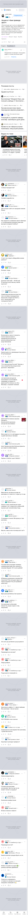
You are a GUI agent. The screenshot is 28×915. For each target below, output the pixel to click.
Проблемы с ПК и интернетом (15, 853)
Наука (15, 124)
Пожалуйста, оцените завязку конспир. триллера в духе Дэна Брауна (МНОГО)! (12, 119)
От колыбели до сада (15, 649)
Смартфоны (12, 562)
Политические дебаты (15, 375)
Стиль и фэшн (12, 705)
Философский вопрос (15, 114)
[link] (11, 146)
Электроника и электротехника (14, 739)
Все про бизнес (10, 17)
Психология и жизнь (14, 528)
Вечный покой (12, 808)
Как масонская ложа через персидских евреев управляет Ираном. (12, 110)
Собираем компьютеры (15, 456)
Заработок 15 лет (7, 92)
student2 (6, 105)
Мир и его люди (12, 105)
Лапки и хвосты (12, 185)
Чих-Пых (12, 96)
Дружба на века (14, 89)
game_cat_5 (6, 96)
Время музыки (13, 268)
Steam (10, 602)
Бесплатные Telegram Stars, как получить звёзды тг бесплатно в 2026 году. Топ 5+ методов (13, 101)
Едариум (11, 255)
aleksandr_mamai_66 (8, 124)
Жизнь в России (13, 784)
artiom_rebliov (7, 89)
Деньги (11, 333)
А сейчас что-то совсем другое (14, 727)
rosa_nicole (6, 114)
